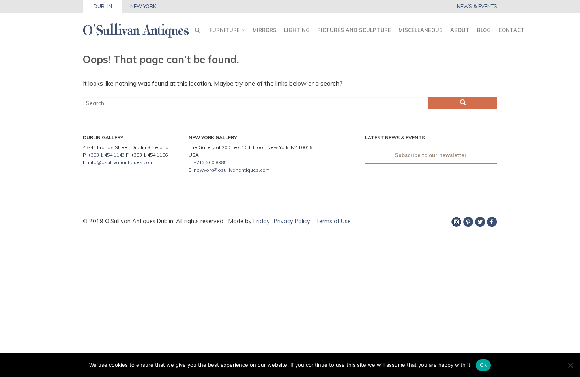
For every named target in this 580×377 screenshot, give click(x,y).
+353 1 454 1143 (106, 155)
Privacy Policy (292, 221)
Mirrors (265, 30)
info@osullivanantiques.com (120, 162)
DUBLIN (103, 6)
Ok (483, 365)
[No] (570, 365)
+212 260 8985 (210, 162)
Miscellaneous (421, 30)
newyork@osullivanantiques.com (232, 170)
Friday (261, 221)
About (460, 30)
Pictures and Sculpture (354, 30)
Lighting (297, 30)
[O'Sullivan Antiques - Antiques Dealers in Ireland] (136, 28)
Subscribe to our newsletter (431, 155)
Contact (511, 30)
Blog (484, 30)
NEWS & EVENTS (477, 6)
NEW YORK (143, 6)
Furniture (225, 30)
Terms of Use (332, 221)
